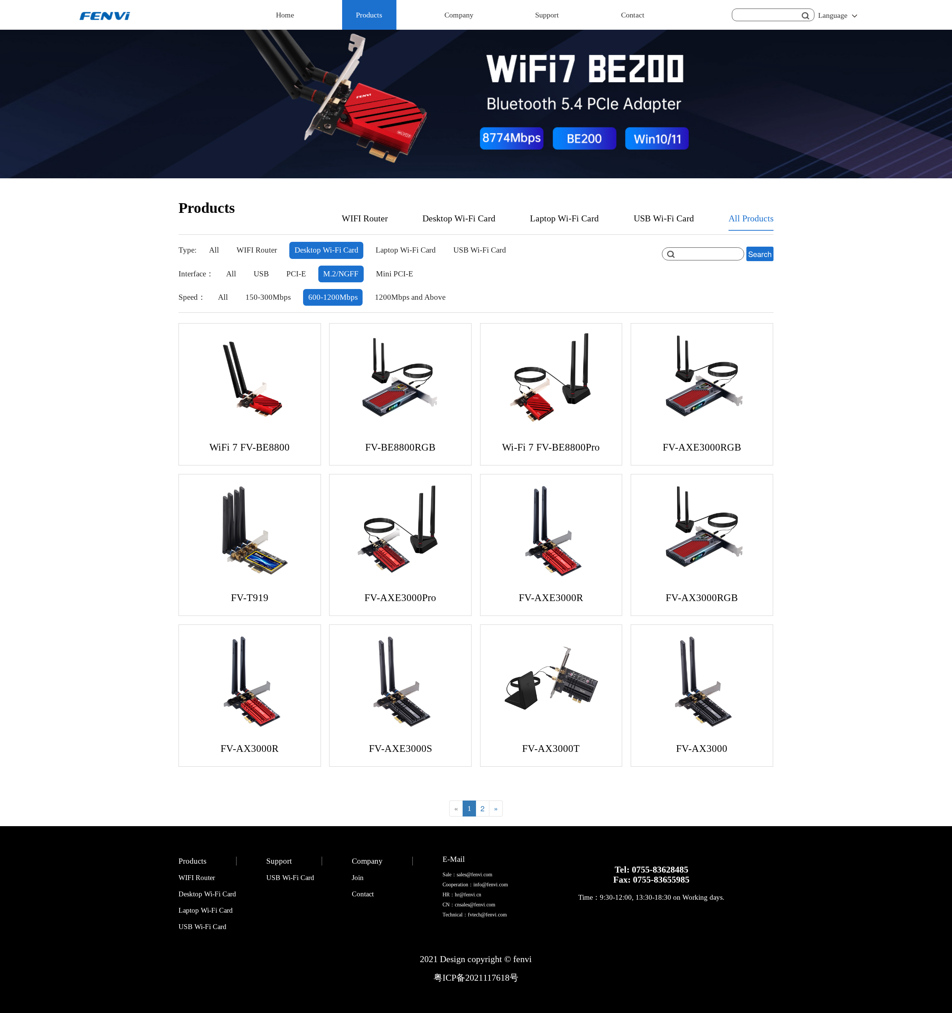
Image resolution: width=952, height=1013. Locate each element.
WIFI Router (365, 218)
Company (458, 15)
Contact (632, 15)
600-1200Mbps (333, 297)
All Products (751, 218)
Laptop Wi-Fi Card (564, 218)
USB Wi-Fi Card (664, 218)
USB (261, 273)
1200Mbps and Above (410, 297)
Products (369, 15)
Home (285, 15)
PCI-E (296, 273)
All (214, 250)
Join (358, 877)
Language (833, 15)
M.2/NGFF (340, 273)
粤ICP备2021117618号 (476, 978)
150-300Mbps (268, 297)
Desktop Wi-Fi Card (458, 218)
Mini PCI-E (394, 273)
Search (760, 254)
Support (547, 15)
